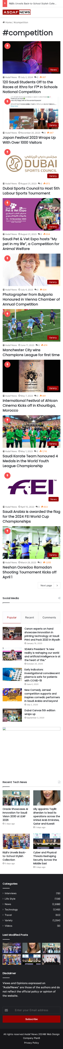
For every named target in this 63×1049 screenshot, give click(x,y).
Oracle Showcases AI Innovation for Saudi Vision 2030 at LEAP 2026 (15, 814)
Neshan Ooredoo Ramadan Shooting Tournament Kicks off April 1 (30, 572)
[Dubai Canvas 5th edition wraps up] (12, 715)
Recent (29, 617)
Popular (12, 617)
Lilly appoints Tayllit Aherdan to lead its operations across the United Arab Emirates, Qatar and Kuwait (46, 816)
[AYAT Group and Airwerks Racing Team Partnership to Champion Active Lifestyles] (51, 959)
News (8, 904)
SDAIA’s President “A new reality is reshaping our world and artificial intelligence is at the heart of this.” (42, 654)
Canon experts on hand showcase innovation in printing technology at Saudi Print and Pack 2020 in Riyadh (42, 634)
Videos (8, 925)
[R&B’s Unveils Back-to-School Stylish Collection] (16, 841)
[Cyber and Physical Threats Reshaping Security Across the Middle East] (46, 841)
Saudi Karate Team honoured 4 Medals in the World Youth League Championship (30, 461)
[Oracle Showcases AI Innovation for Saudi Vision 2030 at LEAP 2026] (16, 798)
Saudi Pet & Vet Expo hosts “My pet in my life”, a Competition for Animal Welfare (31, 244)
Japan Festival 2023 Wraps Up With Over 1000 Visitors (29, 140)
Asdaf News (11, 77)
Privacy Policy (31, 1042)
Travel (8, 915)
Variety (9, 920)
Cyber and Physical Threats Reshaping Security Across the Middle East (45, 858)
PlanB (37, 1038)
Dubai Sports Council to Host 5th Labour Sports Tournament (31, 191)
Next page (46, 585)
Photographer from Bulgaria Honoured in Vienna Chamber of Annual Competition (31, 299)
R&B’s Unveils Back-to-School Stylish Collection (34, 3)
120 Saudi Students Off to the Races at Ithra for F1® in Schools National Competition (30, 87)
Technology (11, 909)
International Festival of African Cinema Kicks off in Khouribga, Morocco (30, 405)
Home (8, 22)
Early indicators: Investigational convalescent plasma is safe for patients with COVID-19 (42, 675)
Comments (49, 617)
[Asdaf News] (17, 12)
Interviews (10, 893)
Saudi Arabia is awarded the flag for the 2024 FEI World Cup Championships (31, 516)
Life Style (10, 898)
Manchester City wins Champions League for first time (31, 352)
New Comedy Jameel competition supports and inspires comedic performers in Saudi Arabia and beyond (42, 695)
